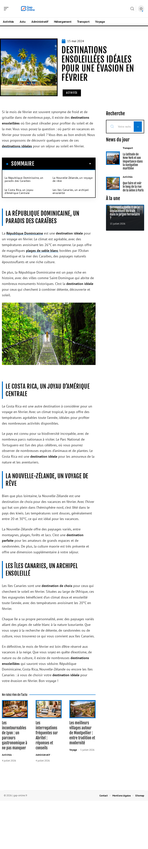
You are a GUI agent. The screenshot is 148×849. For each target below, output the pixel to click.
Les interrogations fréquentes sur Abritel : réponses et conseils (47, 735)
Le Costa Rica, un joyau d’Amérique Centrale (19, 191)
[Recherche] (132, 9)
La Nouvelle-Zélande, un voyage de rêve (72, 179)
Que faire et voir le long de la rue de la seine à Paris (133, 186)
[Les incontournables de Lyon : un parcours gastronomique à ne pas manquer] (15, 709)
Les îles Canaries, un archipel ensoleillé (71, 191)
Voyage (73, 749)
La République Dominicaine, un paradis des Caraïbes (24, 179)
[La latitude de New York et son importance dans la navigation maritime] (113, 158)
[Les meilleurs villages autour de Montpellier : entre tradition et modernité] (82, 709)
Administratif (43, 754)
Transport (128, 148)
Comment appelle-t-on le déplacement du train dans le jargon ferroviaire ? (125, 212)
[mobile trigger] (7, 8)
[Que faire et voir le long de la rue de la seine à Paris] (113, 183)
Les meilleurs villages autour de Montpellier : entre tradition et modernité (82, 732)
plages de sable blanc (42, 250)
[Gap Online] (27, 8)
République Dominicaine (24, 233)
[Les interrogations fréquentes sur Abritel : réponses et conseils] (48, 709)
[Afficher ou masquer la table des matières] (62, 163)
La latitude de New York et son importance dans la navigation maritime (133, 161)
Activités (71, 92)
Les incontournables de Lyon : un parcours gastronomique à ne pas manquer (14, 735)
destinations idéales (17, 146)
